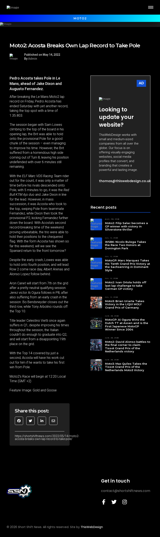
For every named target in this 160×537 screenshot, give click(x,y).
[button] (150, 7)
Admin (32, 58)
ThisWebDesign (92, 527)
